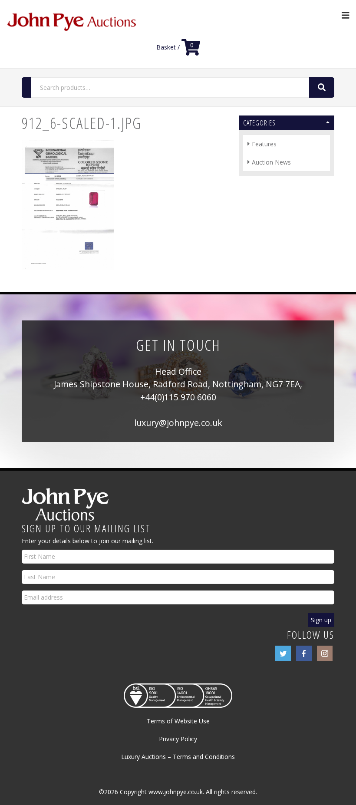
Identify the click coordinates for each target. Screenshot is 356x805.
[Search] (321, 87)
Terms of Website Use (178, 721)
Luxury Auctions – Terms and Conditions (178, 756)
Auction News (271, 162)
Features (264, 144)
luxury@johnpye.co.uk (178, 423)
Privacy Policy (178, 739)
